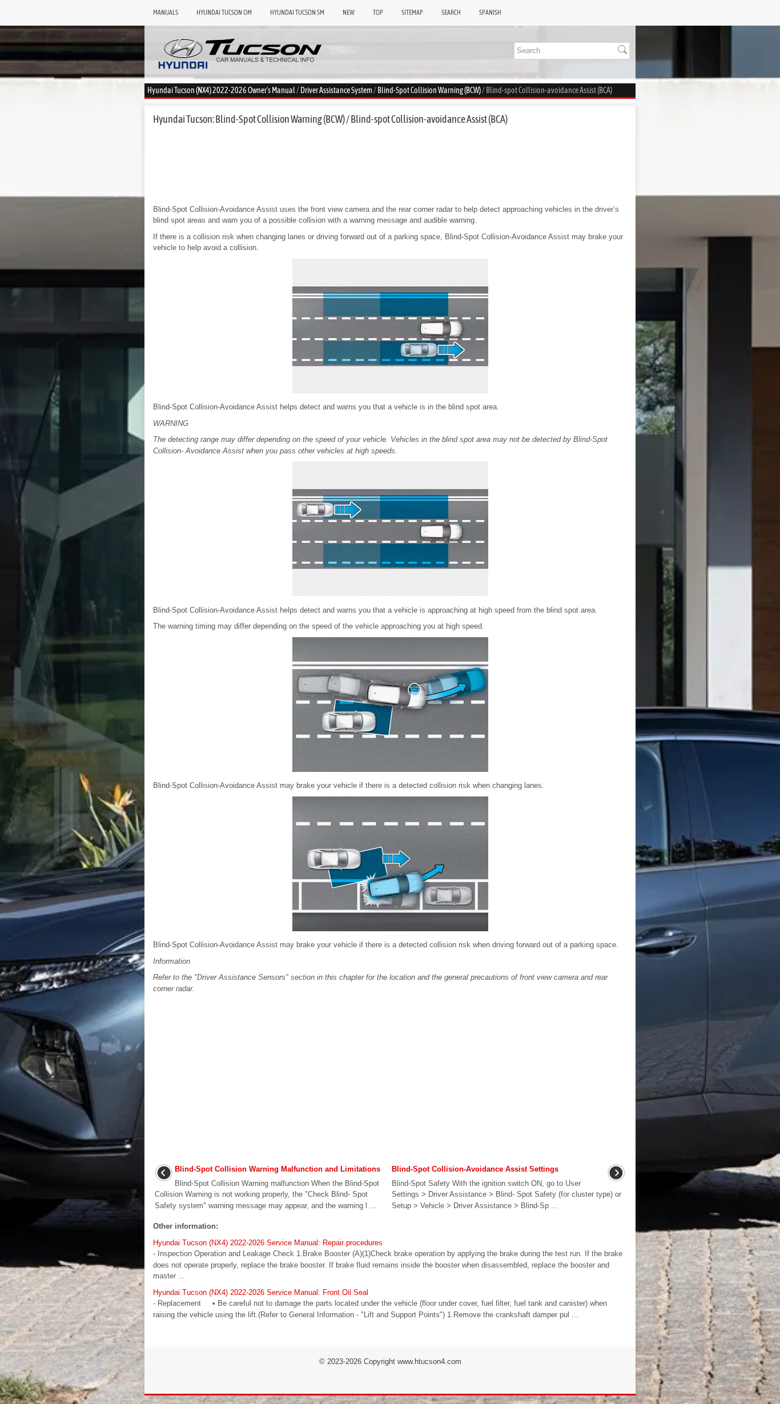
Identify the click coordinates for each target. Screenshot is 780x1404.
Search (451, 13)
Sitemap (412, 13)
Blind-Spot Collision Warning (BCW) (429, 90)
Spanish (490, 13)
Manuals (165, 13)
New (349, 13)
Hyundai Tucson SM (297, 13)
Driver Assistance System (336, 90)
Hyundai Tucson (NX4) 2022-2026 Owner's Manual (221, 90)
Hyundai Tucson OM (224, 13)
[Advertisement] (390, 164)
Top (378, 13)
